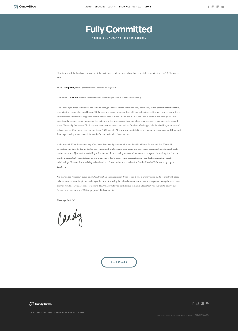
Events (112, 7)
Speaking (100, 7)
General (140, 38)
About (89, 7)
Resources (124, 7)
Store (148, 7)
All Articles (119, 262)
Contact (137, 7)
